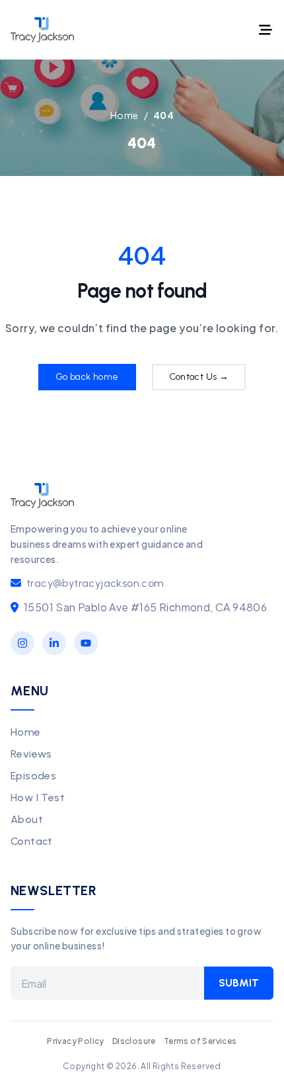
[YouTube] (86, 643)
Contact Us (199, 376)
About (27, 819)
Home (26, 732)
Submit (239, 982)
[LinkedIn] (54, 643)
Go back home (87, 376)
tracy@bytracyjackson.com (95, 583)
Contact (32, 841)
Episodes (33, 775)
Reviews (31, 754)
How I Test (38, 797)
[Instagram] (22, 643)
